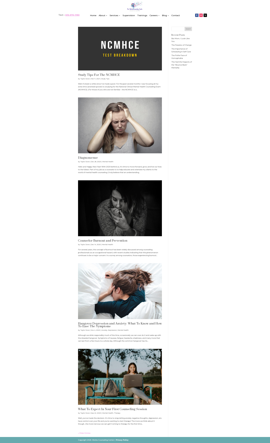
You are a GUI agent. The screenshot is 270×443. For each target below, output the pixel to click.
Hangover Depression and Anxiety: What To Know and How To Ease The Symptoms (120, 325)
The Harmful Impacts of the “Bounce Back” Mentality (181, 65)
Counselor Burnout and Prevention (102, 241)
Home (93, 15)
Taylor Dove (85, 79)
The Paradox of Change (181, 45)
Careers (154, 15)
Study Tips (105, 79)
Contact (175, 15)
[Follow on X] (205, 15)
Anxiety (104, 330)
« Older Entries (84, 433)
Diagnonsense (88, 158)
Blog (164, 15)
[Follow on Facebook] (196, 15)
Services (114, 15)
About (102, 15)
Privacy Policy (122, 440)
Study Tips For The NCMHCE (99, 75)
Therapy (117, 413)
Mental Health (107, 162)
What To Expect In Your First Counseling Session (112, 409)
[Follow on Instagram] (201, 15)
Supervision (129, 15)
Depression (112, 330)
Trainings (142, 15)
